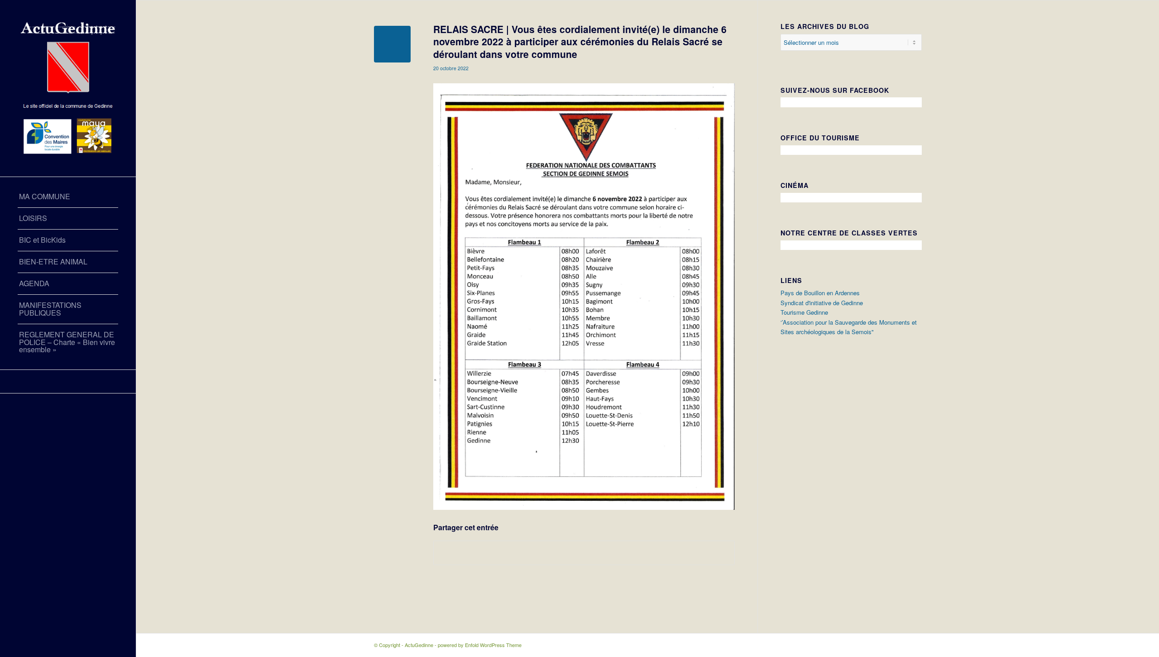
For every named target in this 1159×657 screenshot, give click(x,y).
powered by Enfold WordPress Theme (480, 644)
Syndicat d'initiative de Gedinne (822, 302)
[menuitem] (68, 197)
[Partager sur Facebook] (584, 553)
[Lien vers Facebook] (68, 381)
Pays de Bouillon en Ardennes (820, 292)
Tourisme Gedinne (804, 312)
